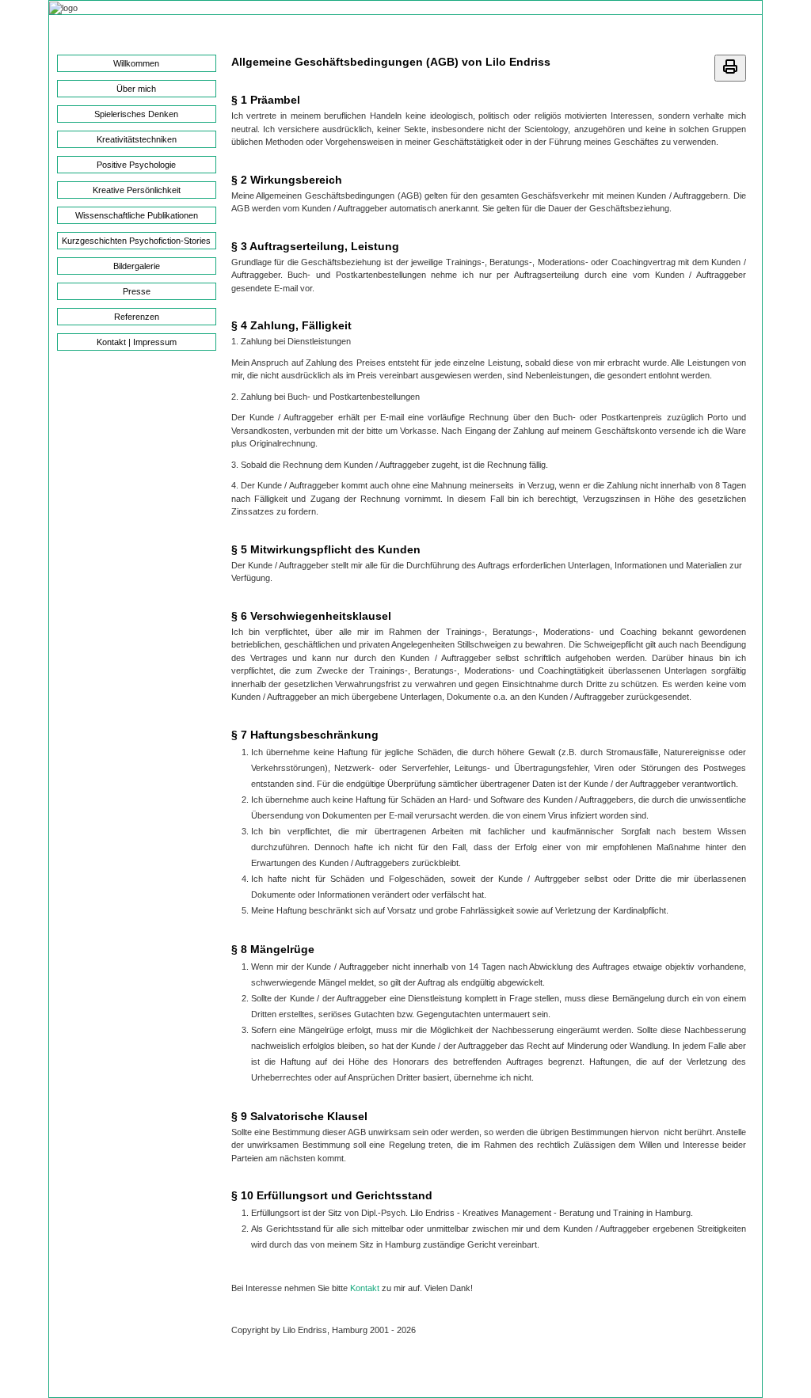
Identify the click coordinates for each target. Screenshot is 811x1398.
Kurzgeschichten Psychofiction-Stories (136, 240)
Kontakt (364, 1288)
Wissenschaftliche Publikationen (136, 215)
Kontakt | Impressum (137, 342)
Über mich (136, 88)
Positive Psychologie (136, 164)
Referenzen (136, 316)
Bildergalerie (136, 266)
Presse (136, 291)
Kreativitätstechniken (137, 139)
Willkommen (136, 63)
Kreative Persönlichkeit (137, 190)
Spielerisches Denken (136, 114)
